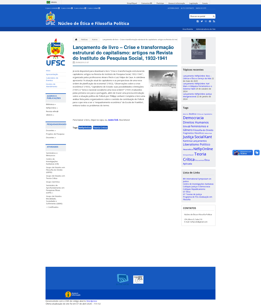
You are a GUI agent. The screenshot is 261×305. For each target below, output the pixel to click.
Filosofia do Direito (203, 130)
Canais (205, 3)
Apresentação (52, 74)
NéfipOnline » (52, 108)
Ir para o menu (66, 8)
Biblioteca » (51, 104)
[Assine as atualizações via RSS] (214, 21)
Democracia (193, 117)
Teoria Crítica (100, 127)
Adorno (185, 114)
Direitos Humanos (196, 122)
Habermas (208, 133)
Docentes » (51, 130)
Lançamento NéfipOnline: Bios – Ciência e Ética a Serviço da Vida (197, 77)
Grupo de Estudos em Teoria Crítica (55, 177)
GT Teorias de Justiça (192, 194)
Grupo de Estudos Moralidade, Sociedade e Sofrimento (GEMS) (54, 200)
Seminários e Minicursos (52, 154)
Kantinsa (187, 140)
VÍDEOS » (50, 115)
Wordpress (91, 301)
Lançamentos (200, 140)
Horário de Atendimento (51, 85)
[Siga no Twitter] (202, 21)
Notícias (84, 39)
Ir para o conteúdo (52, 8)
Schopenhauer (188, 155)
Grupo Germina (53, 182)
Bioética (192, 114)
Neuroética (188, 149)
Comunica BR (146, 3)
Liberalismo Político (196, 144)
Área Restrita (188, 29)
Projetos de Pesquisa (55, 134)
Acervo (94, 39)
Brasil (54, 2)
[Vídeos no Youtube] (206, 21)
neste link (113, 119)
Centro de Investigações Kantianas (198, 184)
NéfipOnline (85, 127)
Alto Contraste (187, 8)
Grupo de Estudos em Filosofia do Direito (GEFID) (55, 170)
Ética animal (199, 160)
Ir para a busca (80, 8)
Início (48, 70)
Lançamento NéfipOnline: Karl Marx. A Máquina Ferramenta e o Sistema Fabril (197, 86)
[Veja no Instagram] (210, 21)
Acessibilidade (173, 8)
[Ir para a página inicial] (75, 40)
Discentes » (51, 137)
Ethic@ (186, 126)
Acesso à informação (176, 3)
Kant (208, 136)
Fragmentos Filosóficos (193, 133)
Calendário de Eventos (52, 79)
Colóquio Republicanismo (194, 189)
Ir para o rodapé (94, 8)
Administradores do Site (205, 29)
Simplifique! (132, 3)
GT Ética (186, 191)
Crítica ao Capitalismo (204, 114)
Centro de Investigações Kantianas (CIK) (52, 161)
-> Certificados (52, 207)
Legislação (193, 3)
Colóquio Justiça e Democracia (196, 186)
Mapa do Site (201, 8)
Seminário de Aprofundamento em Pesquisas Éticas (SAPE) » (55, 189)
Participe (160, 3)
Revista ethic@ (52, 111)
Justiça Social (193, 136)
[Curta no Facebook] (198, 21)
